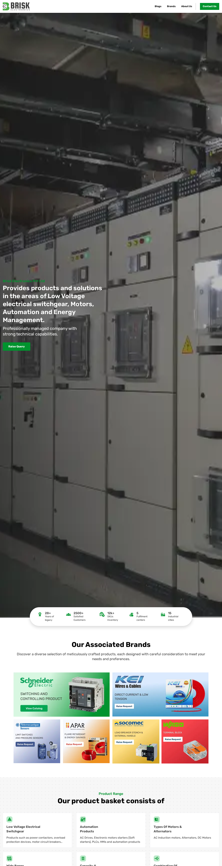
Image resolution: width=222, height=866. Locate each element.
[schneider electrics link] (62, 694)
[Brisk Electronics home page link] (16, 6)
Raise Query (16, 346)
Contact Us (209, 6)
